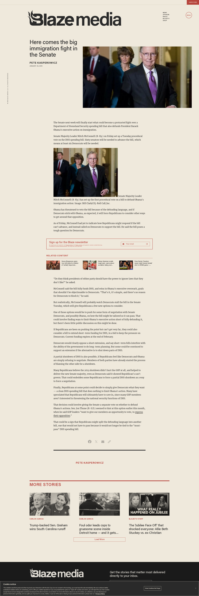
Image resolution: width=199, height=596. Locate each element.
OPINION (166, 14)
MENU (189, 15)
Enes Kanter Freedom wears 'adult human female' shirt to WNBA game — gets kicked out (143, 263)
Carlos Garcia (37, 519)
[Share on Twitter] (96, 441)
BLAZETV (166, 18)
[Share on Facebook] (89, 441)
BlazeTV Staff (136, 519)
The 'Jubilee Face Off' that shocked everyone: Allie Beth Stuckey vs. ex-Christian (148, 529)
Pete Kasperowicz (43, 63)
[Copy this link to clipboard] (109, 441)
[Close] (195, 588)
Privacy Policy (69, 245)
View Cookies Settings (152, 588)
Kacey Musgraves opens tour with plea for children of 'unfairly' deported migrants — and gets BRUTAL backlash (70, 263)
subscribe (193, 2)
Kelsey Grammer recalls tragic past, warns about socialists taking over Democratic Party (106, 263)
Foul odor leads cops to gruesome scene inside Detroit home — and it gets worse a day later (97, 529)
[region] (99, 588)
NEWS (165, 12)
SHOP (165, 20)
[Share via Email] (102, 441)
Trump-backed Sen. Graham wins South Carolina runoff (49, 527)
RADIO (165, 16)
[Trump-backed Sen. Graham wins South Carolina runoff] (50, 503)
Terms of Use (79, 245)
